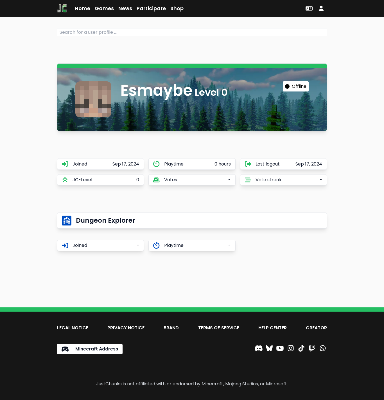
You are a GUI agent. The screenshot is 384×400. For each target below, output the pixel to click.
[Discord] (258, 349)
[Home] (62, 8)
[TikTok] (301, 349)
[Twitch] (312, 349)
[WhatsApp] (323, 349)
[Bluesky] (269, 349)
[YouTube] (280, 349)
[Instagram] (290, 349)
